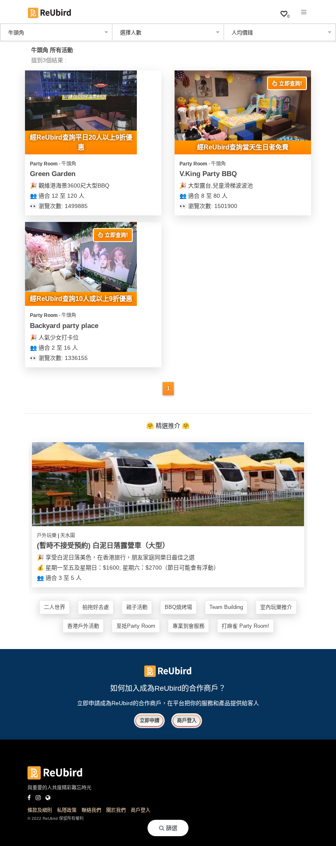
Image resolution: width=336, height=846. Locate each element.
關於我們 (116, 810)
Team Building (226, 607)
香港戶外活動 (83, 626)
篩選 (170, 828)
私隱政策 (67, 810)
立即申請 (149, 721)
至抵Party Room (135, 626)
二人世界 (54, 607)
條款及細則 (39, 810)
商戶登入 (187, 721)
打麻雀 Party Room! (245, 626)
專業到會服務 (188, 626)
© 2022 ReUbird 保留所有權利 (55, 818)
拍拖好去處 (95, 607)
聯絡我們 (91, 810)
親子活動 (137, 607)
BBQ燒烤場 (178, 607)
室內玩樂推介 (276, 607)
